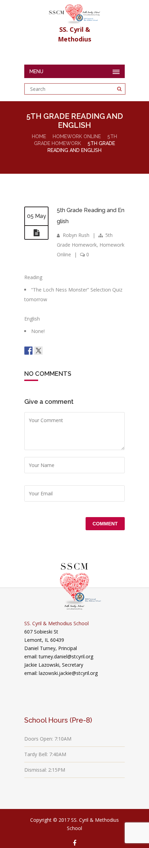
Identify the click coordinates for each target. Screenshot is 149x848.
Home (39, 136)
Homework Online (77, 136)
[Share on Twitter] (38, 350)
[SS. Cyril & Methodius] (74, 12)
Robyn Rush (76, 235)
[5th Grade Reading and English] (36, 233)
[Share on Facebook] (28, 350)
